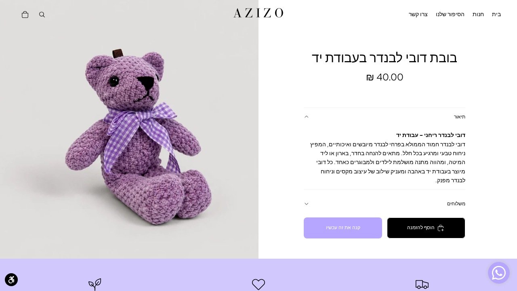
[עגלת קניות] (25, 14)
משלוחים (456, 203)
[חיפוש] (42, 14)
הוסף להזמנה (421, 227)
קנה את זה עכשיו (343, 227)
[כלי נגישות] (11, 279)
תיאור (459, 117)
